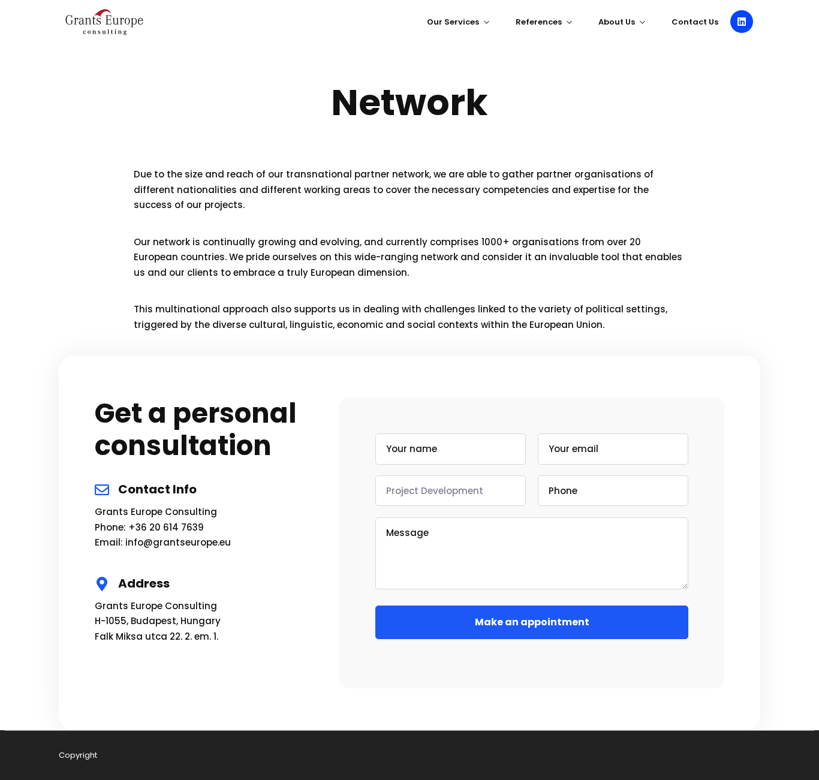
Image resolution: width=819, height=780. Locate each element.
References (539, 22)
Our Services (453, 22)
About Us (616, 22)
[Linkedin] (741, 21)
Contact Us (695, 22)
